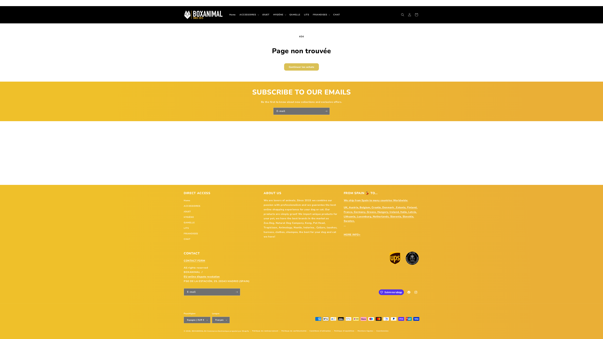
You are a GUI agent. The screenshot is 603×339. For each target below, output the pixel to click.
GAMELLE (189, 222)
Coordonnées (382, 331)
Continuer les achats (301, 67)
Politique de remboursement (265, 331)
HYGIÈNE (189, 217)
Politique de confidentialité (294, 331)
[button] (249, 14)
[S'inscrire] (326, 111)
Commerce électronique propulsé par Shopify (228, 331)
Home (187, 200)
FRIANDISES (191, 233)
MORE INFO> (352, 234)
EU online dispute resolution (202, 276)
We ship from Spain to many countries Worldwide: (376, 200)
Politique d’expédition (344, 331)
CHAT (187, 239)
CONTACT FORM (194, 260)
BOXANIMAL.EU (199, 331)
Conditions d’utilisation (320, 331)
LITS (186, 228)
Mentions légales (365, 331)
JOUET (187, 211)
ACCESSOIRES (192, 205)
